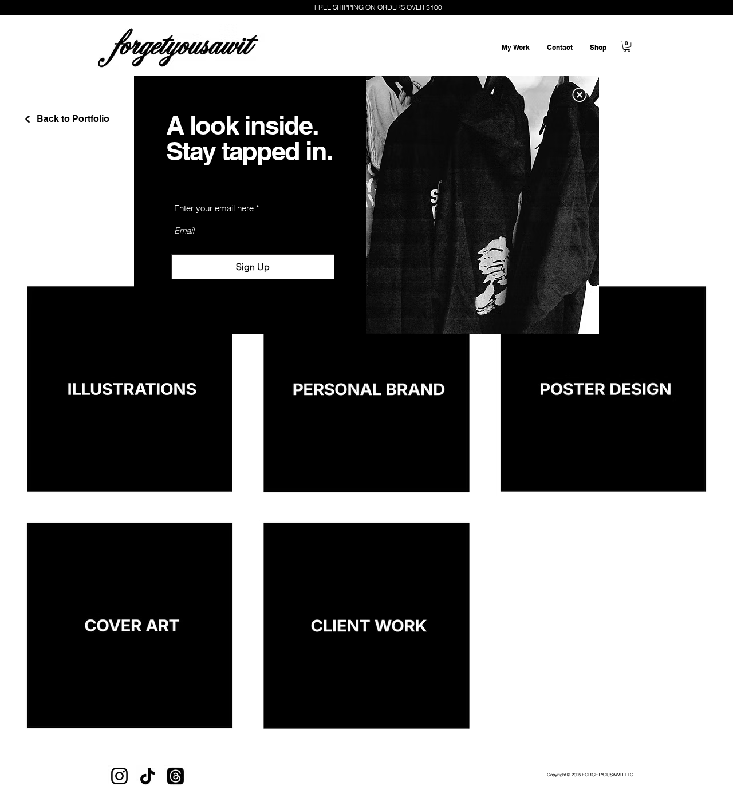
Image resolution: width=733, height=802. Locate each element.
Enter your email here (214, 208)
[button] (580, 95)
